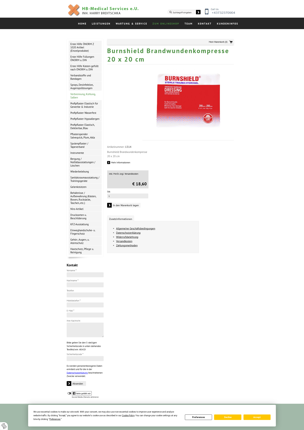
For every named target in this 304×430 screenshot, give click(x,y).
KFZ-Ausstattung (79, 224)
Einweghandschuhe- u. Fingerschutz (82, 232)
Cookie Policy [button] (128, 415)
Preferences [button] (55, 419)
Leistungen (101, 23)
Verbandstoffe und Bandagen (80, 77)
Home (82, 23)
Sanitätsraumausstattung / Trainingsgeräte (84, 179)
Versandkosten (124, 241)
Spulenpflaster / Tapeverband (79, 145)
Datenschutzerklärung (77, 372)
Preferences (198, 417)
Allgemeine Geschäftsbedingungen (135, 228)
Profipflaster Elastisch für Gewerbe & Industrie (84, 105)
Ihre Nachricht (73, 320)
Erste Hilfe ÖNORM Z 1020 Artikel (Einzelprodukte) (82, 47)
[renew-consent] (4, 426)
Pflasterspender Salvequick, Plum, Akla (82, 135)
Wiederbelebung (79, 171)
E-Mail (70, 310)
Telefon (70, 290)
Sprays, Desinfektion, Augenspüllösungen (81, 86)
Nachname (72, 280)
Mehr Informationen (120, 162)
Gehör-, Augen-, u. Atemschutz (79, 241)
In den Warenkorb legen (126, 205)
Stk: (109, 191)
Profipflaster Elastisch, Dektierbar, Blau (82, 126)
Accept (257, 417)
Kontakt (205, 23)
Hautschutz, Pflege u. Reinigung (82, 250)
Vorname (72, 270)
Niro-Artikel (76, 209)
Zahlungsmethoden (127, 245)
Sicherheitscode (75, 354)
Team (189, 23)
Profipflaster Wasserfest (83, 112)
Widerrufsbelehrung (127, 237)
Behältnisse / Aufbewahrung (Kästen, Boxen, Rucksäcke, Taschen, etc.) (83, 198)
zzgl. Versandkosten (129, 173)
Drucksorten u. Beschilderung (78, 216)
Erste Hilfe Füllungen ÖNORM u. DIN (82, 58)
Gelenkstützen (78, 187)
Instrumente (77, 153)
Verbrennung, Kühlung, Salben (83, 95)
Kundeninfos (227, 23)
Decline (228, 417)
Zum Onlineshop (166, 23)
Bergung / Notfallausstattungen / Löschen (82, 162)
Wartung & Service (131, 23)
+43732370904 (220, 14)
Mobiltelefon (74, 300)
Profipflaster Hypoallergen (84, 118)
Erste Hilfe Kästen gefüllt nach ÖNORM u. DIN (84, 67)
